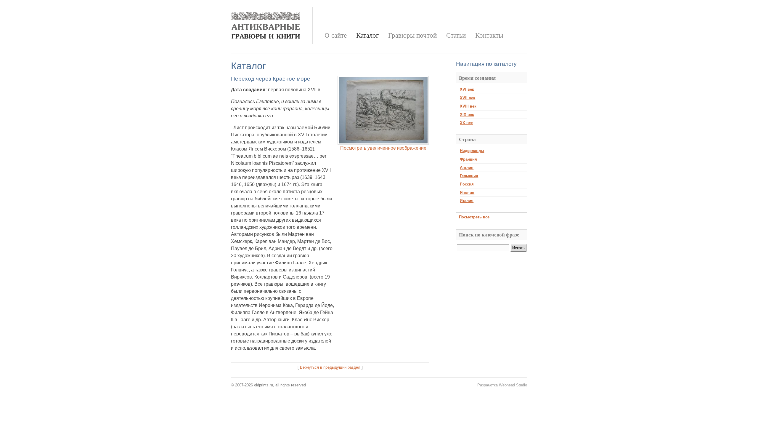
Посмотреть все (474, 217)
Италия (466, 201)
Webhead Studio (513, 385)
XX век (466, 123)
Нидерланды (472, 150)
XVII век (467, 98)
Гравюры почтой (412, 35)
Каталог (367, 35)
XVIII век (468, 106)
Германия (469, 176)
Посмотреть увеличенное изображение (383, 148)
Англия (466, 167)
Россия (467, 184)
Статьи (456, 35)
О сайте (336, 35)
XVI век (467, 89)
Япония (467, 192)
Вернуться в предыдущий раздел (330, 367)
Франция (468, 159)
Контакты (489, 35)
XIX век (467, 114)
